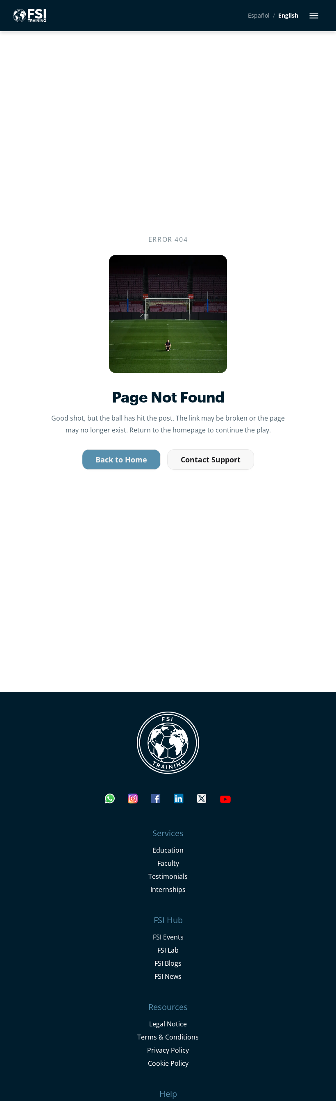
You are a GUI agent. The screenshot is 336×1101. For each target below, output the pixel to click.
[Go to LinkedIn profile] (179, 801)
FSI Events (168, 937)
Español (259, 15)
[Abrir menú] (314, 16)
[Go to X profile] (202, 801)
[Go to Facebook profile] (156, 801)
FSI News (168, 976)
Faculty (168, 863)
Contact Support (211, 459)
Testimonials (168, 876)
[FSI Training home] (168, 743)
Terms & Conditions (168, 1037)
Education (168, 850)
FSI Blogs (168, 963)
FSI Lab (168, 950)
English (288, 15)
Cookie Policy (168, 1063)
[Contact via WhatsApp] (110, 801)
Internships (168, 889)
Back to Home (121, 459)
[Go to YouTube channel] (225, 801)
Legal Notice (168, 1023)
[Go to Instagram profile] (133, 801)
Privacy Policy (168, 1050)
